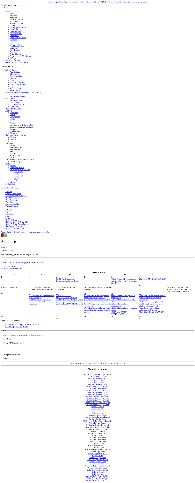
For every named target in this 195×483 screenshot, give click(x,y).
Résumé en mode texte (104, 363)
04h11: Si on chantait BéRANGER (151, 312)
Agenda (13, 166)
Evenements (9, 121)
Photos (16, 174)
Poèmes (12, 86)
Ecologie (8, 111)
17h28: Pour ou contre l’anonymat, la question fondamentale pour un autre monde (97, 310)
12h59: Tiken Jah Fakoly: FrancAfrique (120, 305)
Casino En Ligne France (97, 388)
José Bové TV (97, 2)
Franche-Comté (15, 32)
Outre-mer (13, 48)
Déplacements (15, 117)
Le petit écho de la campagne (15, 196)
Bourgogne (14, 21)
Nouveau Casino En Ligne (97, 429)
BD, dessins (14, 74)
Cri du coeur (14, 102)
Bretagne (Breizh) (16, 23)
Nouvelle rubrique (11, 200)
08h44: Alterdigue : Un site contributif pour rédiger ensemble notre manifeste (69, 301)
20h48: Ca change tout (9, 287)
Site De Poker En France (97, 419)
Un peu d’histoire (11, 206)
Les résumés (18, 172)
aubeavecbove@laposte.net (23, 263)
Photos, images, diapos (18, 84)
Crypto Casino (97, 456)
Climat (12, 115)
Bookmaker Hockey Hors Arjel (97, 425)
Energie (12, 119)
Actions (12, 123)
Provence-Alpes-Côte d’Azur (20, 56)
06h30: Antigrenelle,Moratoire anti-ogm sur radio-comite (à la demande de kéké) (124, 281)
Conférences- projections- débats (21, 125)
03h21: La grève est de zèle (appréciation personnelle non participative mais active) (149, 308)
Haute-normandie (16, 34)
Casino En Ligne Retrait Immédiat (97, 450)
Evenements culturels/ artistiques (21, 127)
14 (167, 285)
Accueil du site (6, 232)
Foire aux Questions (55, 2)
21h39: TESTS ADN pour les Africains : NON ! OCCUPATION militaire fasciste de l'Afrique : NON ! (180, 289)
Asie (11, 151)
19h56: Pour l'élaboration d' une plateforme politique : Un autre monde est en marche (42, 302)
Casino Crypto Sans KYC (97, 454)
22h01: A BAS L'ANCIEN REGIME (69, 304)
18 (85, 294)
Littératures (14, 80)
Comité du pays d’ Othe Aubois (16, 327)
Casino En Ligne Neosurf (97, 445)
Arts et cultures (10, 70)
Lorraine (13, 42)
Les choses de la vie (17, 104)
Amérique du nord (16, 147)
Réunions (13, 133)
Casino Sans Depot (97, 435)
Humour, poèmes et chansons (15, 135)
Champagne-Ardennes (18, 28)
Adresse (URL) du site (11, 343)
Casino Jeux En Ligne (97, 431)
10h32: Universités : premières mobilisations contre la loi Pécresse (41, 288)
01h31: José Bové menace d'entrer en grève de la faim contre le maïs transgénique (152, 298)
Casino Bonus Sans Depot (14, 228)
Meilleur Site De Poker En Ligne (97, 476)
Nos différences (11, 198)
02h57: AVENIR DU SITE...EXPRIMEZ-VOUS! (66, 297)
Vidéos (105, 2)
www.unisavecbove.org (79, 363)
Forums (12, 129)
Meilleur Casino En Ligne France (97, 386)
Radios (16, 178)
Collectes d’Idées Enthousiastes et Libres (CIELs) (23, 92)
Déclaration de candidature (132, 2)
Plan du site (9, 214)
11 (85, 285)
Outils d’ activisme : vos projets (16, 62)
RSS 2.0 (92, 363)
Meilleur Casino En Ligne (97, 378)
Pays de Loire (15, 50)
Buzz (145, 2)
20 (140, 294)
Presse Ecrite (19, 176)
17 (57, 294)
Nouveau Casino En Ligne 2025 (17, 222)
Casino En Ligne (11, 220)
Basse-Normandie (16, 19)
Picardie (13, 52)
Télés (16, 180)
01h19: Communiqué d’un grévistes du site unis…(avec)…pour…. (96, 297)
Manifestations (15, 131)
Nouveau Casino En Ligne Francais (97, 417)
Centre (12, 25)
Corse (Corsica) (15, 30)
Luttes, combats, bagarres (14, 162)
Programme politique (12, 204)
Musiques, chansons (17, 82)
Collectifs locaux (11, 11)
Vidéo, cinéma (15, 90)
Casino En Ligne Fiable (97, 415)
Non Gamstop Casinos (13, 226)
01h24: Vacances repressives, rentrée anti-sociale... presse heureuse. (97, 301)
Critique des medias (17, 168)
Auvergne (13, 17)
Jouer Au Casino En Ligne (97, 468)
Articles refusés (119, 363)
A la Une (8, 210)
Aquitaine (13, 15)
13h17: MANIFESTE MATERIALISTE (119, 313)
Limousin (13, 40)
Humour (13, 78)
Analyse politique (16, 100)
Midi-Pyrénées (15, 44)
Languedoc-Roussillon (18, 38)
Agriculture (14, 113)
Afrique (12, 145)
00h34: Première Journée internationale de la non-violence (67, 280)
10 (57, 285)
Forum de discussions (13, 194)
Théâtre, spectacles (16, 88)
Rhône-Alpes (14, 58)
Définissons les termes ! (13, 109)
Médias (8, 164)
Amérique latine (15, 149)
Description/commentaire (12, 355)
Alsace (12, 13)
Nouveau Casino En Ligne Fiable (97, 427)
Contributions (10, 98)
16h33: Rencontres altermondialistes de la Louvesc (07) (41, 297)
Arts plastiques (15, 72)
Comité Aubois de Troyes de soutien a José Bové (22, 325)
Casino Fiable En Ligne (97, 462)
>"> (103, 272)
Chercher (4, 5)
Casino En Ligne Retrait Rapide (16, 224)
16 (29, 294)
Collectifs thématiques (13, 60)
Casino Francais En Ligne (97, 433)
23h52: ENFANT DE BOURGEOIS (152, 279)
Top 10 (7, 212)
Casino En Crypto (97, 407)
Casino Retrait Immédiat (97, 376)
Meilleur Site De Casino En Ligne (97, 403)
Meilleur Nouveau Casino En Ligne (97, 397)
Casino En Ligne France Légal (97, 460)
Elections (8, 192)
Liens (7, 216)
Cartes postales (85, 2)
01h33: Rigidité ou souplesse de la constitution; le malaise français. (151, 303)
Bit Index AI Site (115, 2)
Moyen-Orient (15, 155)
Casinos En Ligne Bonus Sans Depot (97, 374)
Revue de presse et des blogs (20, 170)
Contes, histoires (16, 76)
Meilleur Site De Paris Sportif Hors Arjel (97, 421)
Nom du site (7, 339)
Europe (12, 153)
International (9, 143)
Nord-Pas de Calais (17, 46)
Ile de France (14, 36)
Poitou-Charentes (16, 54)
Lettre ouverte (15, 107)
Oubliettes (9, 202)
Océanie (13, 157)
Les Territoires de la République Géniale (19, 160)
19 (112, 294)
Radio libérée (10, 184)
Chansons (13, 137)
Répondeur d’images (17, 96)
